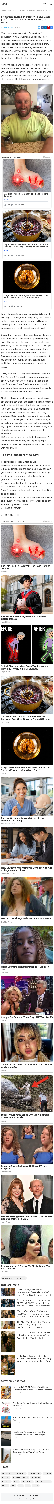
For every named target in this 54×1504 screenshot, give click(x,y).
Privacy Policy (25, 1499)
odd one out (27, 1481)
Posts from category (13, 1381)
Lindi (4, 3)
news (16, 1481)
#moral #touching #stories (13, 1278)
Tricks (35, 1486)
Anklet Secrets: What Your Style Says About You (32, 1418)
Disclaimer (37, 1499)
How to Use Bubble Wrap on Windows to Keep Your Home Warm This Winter (31, 1450)
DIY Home (47, 1473)
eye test (5, 1477)
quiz (13, 1486)
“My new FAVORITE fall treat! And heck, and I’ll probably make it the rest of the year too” (32, 1388)
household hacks (20, 1477)
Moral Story (13, 10)
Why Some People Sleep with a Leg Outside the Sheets (32, 1404)
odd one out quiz (43, 1481)
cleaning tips (34, 1473)
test (21, 1486)
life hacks (35, 1477)
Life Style (6, 1481)
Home (3, 10)
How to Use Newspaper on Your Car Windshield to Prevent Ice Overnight (29, 1433)
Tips (27, 1486)
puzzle (5, 1486)
